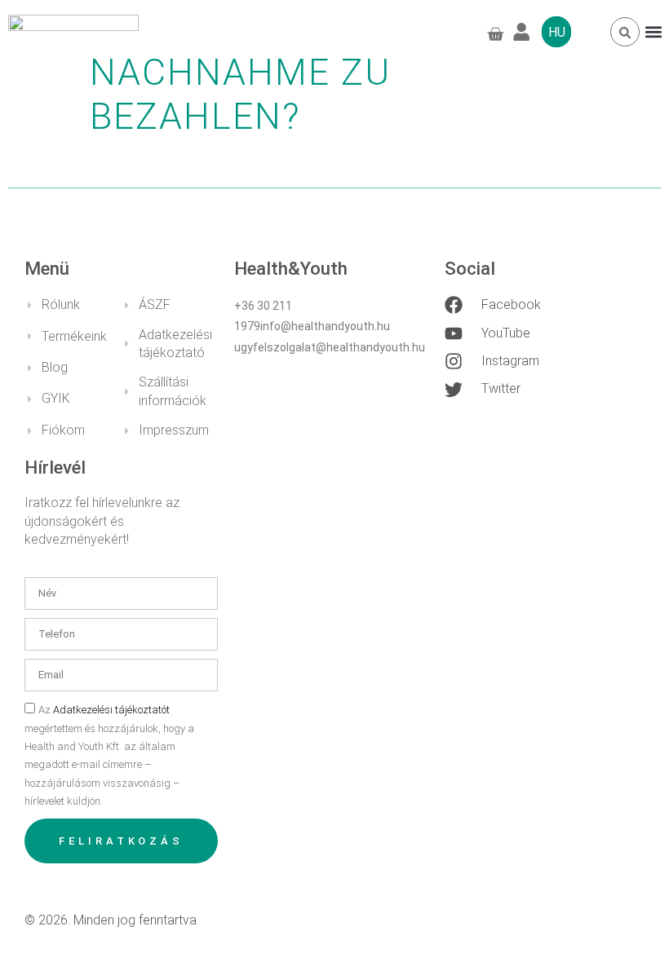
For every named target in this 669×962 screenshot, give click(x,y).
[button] (653, 32)
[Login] (527, 31)
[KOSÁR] (493, 34)
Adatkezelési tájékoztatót (111, 710)
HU (556, 32)
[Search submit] (625, 32)
